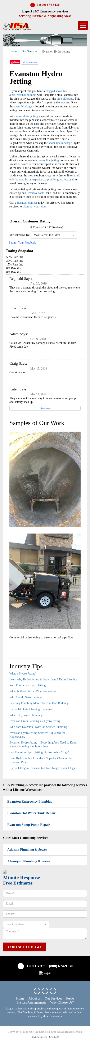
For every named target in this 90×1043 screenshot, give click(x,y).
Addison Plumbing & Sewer (27, 849)
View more (45, 408)
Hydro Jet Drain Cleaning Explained (31, 709)
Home (13, 51)
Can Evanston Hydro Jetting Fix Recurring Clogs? (39, 752)
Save (16, 62)
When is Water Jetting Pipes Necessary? (32, 691)
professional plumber (24, 94)
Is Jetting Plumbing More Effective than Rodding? (39, 703)
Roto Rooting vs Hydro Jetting (27, 685)
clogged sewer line (57, 91)
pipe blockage (65, 98)
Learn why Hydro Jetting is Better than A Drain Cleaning (43, 679)
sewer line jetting (49, 160)
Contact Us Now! (24, 947)
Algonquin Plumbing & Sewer (28, 861)
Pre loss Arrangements (31, 1002)
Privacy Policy (39, 1036)
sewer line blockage (60, 143)
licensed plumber (27, 202)
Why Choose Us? (62, 1002)
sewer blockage (23, 106)
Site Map (54, 1036)
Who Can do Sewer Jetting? (25, 697)
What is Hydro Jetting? (23, 673)
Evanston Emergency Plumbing (29, 801)
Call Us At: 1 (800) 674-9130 (49, 966)
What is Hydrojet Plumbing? (26, 715)
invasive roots (36, 193)
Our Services (29, 51)
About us (34, 998)
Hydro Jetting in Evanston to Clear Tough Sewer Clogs (42, 768)
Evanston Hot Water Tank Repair (31, 813)
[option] (45, 535)
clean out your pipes (34, 206)
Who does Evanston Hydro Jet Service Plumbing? (38, 727)
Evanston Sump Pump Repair (28, 824)
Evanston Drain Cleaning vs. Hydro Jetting (34, 721)
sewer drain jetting (27, 116)
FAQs (70, 998)
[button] (54, 235)
